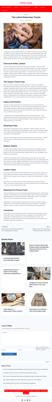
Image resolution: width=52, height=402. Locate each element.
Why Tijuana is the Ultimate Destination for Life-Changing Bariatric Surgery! (12, 228)
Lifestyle (43, 7)
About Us (26, 393)
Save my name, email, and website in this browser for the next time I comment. (43, 348)
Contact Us (4, 10)
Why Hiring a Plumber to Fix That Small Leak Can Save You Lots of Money (22, 379)
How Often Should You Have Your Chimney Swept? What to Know (20, 372)
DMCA (31, 390)
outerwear (17, 53)
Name (4, 349)
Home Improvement (26, 7)
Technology (8, 7)
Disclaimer (37, 390)
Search (47, 361)
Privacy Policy (25, 390)
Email (21, 349)
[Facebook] (22, 400)
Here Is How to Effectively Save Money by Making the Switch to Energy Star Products (25, 376)
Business (16, 7)
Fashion (26, 14)
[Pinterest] (30, 400)
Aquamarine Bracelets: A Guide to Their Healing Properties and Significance (12, 271)
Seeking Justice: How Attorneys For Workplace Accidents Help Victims (41, 228)
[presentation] (13, 248)
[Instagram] (27, 400)
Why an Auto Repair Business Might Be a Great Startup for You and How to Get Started (25, 369)
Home (3, 7)
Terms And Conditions (15, 390)
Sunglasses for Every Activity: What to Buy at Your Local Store (38, 284)
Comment (5, 332)
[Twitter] (25, 400)
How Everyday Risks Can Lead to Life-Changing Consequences (19, 383)
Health (35, 7)
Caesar (22, 20)
